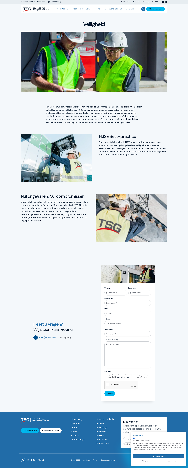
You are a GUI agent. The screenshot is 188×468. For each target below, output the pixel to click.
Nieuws (129, 2)
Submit (110, 393)
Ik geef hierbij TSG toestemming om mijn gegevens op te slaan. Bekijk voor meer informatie (129, 376)
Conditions (87, 460)
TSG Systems (102, 439)
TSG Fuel (100, 423)
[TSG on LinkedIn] (165, 2)
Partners (136, 2)
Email (106, 309)
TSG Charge (101, 427)
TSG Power (101, 431)
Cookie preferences (108, 460)
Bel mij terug (65, 337)
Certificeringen (145, 2)
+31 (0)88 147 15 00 (48, 337)
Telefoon (108, 319)
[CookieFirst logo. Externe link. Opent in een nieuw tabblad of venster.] (134, 438)
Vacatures (76, 423)
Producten (76, 9)
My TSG (123, 2)
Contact (130, 9)
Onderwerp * (109, 329)
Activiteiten (62, 9)
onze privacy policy (124, 377)
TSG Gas (100, 435)
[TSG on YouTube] (162, 2)
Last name (132, 288)
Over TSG (155, 2)
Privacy (95, 460)
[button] (138, 435)
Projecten (101, 9)
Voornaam (108, 288)
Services (89, 9)
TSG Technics (102, 443)
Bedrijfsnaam (109, 298)
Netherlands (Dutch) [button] (52, 431)
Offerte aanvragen (156, 9)
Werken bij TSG (116, 9)
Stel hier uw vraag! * (112, 340)
